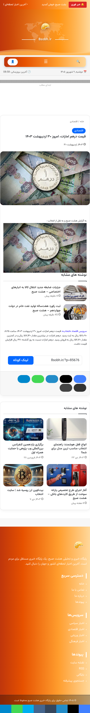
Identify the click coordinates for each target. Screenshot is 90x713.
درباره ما (79, 596)
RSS (81, 669)
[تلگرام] (24, 379)
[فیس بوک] (80, 379)
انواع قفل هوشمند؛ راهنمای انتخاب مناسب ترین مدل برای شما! (69, 448)
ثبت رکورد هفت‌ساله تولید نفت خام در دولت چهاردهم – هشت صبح (34, 308)
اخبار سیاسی (76, 623)
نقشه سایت (77, 663)
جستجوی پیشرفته (73, 681)
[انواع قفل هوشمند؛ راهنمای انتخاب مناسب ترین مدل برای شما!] (67, 429)
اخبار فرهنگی (76, 641)
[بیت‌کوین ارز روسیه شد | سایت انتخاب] (23, 475)
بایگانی (80, 675)
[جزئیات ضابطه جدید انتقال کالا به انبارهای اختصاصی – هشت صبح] (75, 293)
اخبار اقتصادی (76, 629)
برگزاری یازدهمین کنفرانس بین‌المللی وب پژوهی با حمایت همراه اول (25, 448)
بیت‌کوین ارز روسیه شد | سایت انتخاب (25, 492)
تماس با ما (78, 590)
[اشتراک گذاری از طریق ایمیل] (80, 388)
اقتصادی (74, 121)
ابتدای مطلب (45, 85)
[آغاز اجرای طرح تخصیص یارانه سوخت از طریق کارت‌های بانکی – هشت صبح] (67, 475)
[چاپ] (66, 388)
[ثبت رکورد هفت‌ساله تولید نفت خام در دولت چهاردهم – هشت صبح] (75, 312)
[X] (66, 379)
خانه (82, 121)
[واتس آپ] (38, 379)
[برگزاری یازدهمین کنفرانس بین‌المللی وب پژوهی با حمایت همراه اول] (23, 429)
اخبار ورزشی (77, 635)
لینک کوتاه (20, 360)
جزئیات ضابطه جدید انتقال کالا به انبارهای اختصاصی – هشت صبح (35, 289)
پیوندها (79, 602)
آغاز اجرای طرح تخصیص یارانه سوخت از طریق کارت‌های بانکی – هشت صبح (67, 494)
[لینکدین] (52, 379)
